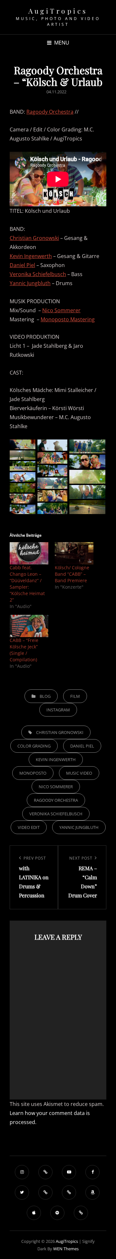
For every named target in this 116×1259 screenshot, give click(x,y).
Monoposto (32, 773)
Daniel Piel (22, 265)
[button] (22, 444)
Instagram (58, 710)
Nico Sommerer (61, 310)
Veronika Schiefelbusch (38, 274)
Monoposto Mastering (68, 319)
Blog (45, 696)
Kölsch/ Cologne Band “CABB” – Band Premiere (72, 573)
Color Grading (34, 746)
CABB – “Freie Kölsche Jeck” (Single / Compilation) (24, 650)
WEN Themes (66, 1249)
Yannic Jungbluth (30, 283)
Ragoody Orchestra (49, 111)
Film (75, 696)
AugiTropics (58, 10)
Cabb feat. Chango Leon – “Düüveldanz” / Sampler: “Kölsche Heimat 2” (27, 583)
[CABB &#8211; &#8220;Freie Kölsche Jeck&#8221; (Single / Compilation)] (29, 626)
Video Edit (29, 827)
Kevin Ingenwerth (31, 256)
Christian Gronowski (34, 238)
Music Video (79, 773)
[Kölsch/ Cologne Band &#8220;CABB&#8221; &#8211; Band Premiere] (74, 553)
